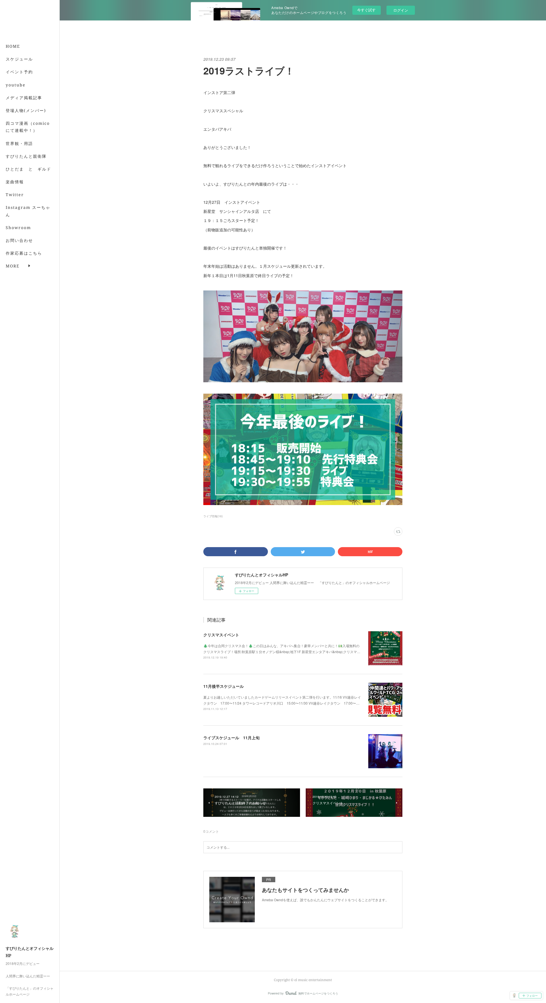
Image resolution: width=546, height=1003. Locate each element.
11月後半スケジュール (223, 686)
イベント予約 (19, 71)
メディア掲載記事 (24, 97)
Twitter (15, 194)
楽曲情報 (15, 181)
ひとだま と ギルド (28, 169)
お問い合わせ (19, 240)
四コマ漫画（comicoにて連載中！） (28, 127)
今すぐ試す (366, 10)
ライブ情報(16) (213, 516)
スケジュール (19, 59)
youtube (16, 85)
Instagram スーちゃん (28, 211)
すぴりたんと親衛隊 (26, 156)
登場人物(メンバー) (26, 110)
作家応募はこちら (24, 253)
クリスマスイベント (221, 634)
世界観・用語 (19, 143)
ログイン (400, 10)
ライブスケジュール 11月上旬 (231, 737)
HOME (13, 46)
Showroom (18, 227)
